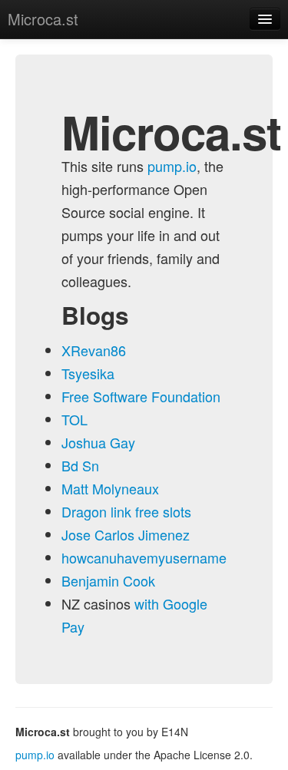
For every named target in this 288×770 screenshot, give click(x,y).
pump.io (172, 166)
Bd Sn (80, 465)
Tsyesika (87, 373)
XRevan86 (93, 350)
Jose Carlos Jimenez (125, 534)
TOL (74, 419)
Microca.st (43, 19)
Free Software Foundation (140, 396)
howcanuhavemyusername (144, 557)
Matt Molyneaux (110, 488)
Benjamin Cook (108, 580)
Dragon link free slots (126, 511)
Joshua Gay (98, 442)
